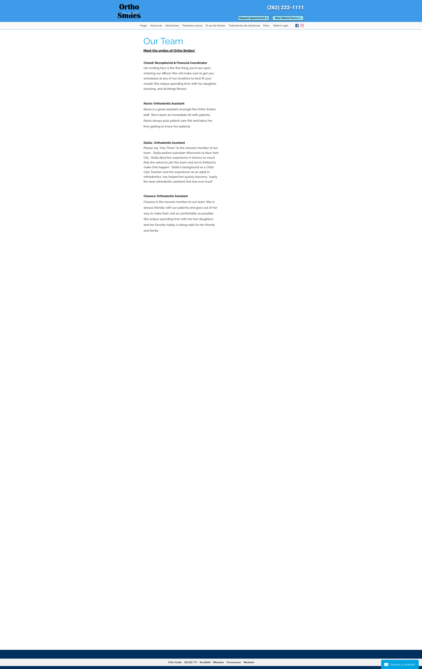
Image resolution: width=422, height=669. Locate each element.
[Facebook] (297, 25)
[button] (156, 25)
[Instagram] (302, 25)
